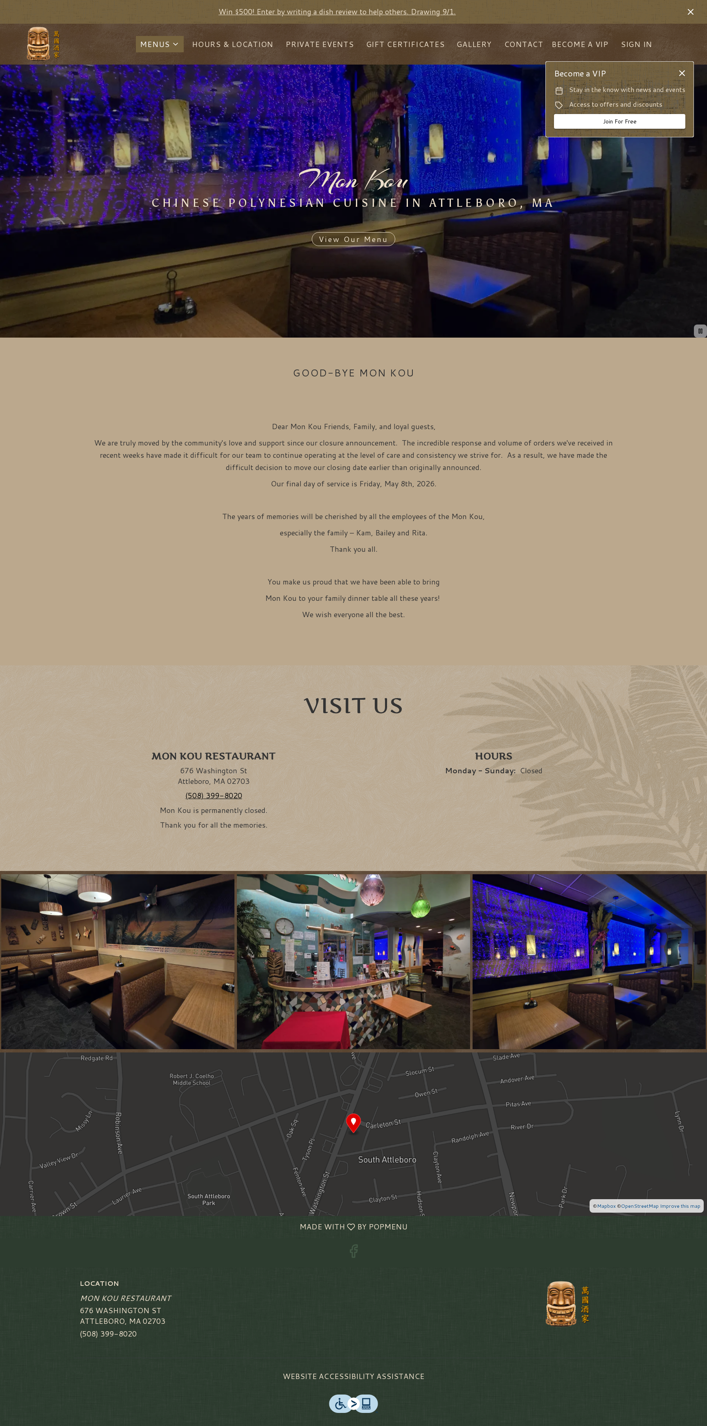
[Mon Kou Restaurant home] (43, 44)
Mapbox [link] (606, 1205)
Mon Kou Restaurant (568, 1304)
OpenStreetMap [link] (640, 1205)
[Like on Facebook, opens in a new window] (353, 1252)
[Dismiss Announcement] (690, 12)
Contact (523, 44)
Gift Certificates (405, 44)
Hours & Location (232, 44)
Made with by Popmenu (207, 1226)
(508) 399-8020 (108, 1334)
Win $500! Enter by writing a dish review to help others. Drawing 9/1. (337, 11)
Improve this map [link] (680, 1205)
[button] (160, 44)
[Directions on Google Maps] (353, 1133)
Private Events (320, 44)
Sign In (636, 44)
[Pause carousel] (700, 331)
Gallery (474, 44)
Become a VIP (580, 44)
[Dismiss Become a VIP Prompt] (682, 73)
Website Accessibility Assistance (353, 1376)
